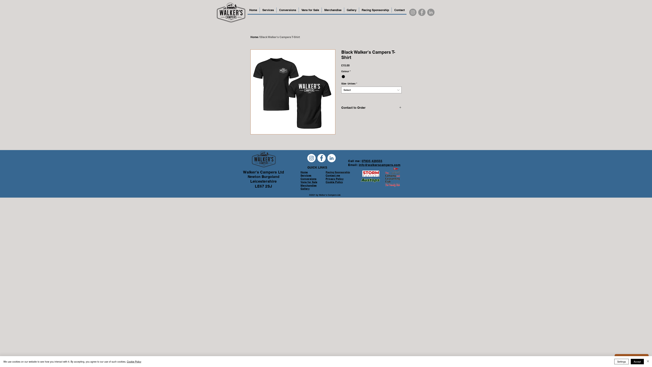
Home (254, 37)
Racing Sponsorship (338, 172)
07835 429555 (372, 161)
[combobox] (371, 90)
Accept (637, 361)
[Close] (648, 361)
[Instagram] (412, 12)
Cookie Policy (134, 361)
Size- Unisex (349, 83)
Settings (621, 361)
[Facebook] (421, 12)
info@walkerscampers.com (379, 165)
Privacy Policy (334, 178)
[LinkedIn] (430, 12)
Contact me (333, 175)
